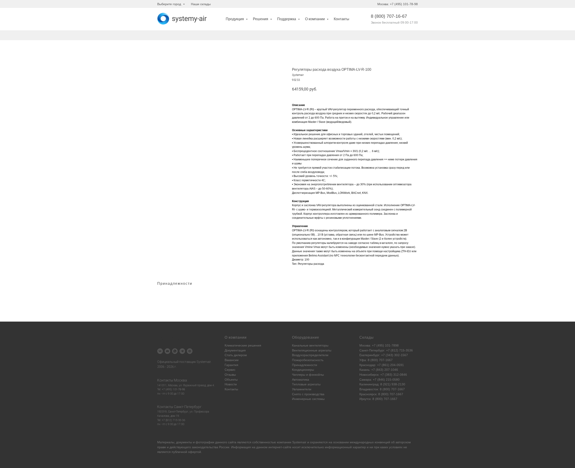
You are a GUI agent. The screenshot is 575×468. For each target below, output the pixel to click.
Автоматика (300, 379)
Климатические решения (243, 345)
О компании (315, 19)
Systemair (299, 442)
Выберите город (169, 4)
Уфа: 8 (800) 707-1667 (376, 360)
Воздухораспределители (310, 355)
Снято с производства (308, 394)
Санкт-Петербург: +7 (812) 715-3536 (386, 350)
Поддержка (287, 19)
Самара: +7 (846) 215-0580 (379, 379)
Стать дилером (236, 355)
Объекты (231, 379)
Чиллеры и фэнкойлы (308, 374)
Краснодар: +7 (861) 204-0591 (381, 365)
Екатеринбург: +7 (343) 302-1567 (383, 355)
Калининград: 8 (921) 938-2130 (382, 384)
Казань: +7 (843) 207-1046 (378, 369)
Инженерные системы (308, 399)
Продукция (235, 19)
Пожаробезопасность (307, 360)
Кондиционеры (303, 369)
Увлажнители (301, 389)
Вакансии (232, 360)
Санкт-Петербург (188, 407)
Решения (261, 19)
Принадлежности (304, 365)
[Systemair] (160, 351)
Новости (231, 384)
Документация (235, 350)
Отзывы (230, 374)
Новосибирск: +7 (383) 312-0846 (383, 374)
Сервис (230, 369)
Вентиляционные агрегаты (311, 350)
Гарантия (231, 365)
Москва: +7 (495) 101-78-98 (397, 4)
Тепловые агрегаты (306, 384)
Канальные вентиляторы (310, 345)
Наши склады (201, 4)
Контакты (341, 19)
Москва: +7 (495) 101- (375, 345)
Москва (180, 380)
